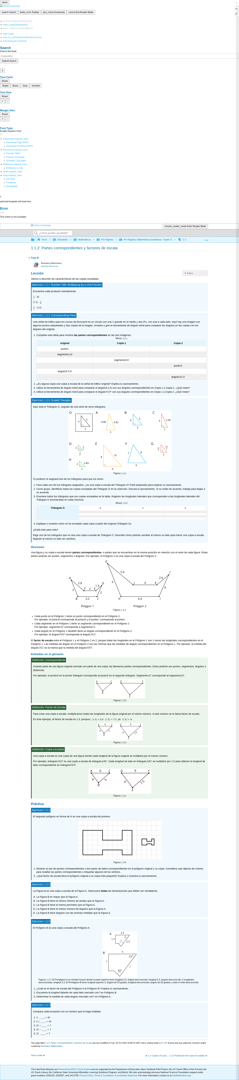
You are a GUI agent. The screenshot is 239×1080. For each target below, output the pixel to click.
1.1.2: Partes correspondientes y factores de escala (68, 1043)
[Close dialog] (2, 212)
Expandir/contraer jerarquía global (34, 240)
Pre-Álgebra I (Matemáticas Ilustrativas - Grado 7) (148, 239)
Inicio (44, 239)
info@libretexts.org (181, 1075)
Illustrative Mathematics (52, 1046)
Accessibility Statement (126, 1075)
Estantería (62, 239)
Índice (190, 273)
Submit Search (9, 61)
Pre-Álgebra (107, 239)
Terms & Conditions (104, 1075)
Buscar (36, 233)
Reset (5, 81)
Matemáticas (84, 239)
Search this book (8, 51)
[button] (11, 182)
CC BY (164, 1043)
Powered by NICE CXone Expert (74, 1069)
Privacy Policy (86, 1075)
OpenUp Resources (49, 266)
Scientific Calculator (16, 160)
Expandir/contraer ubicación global (206, 239)
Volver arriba (36, 1055)
